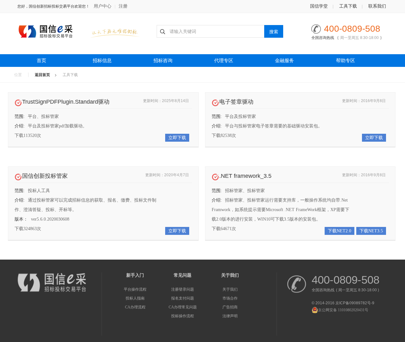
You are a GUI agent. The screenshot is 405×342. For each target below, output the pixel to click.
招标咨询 (162, 60)
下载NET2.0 (339, 231)
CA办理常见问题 (183, 307)
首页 (41, 60)
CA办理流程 (135, 307)
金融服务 (284, 60)
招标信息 (102, 60)
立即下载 (177, 137)
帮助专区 (345, 60)
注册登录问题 (182, 289)
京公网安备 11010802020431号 (343, 310)
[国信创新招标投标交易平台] (51, 31)
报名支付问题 (182, 298)
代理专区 (223, 60)
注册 (123, 6)
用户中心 (102, 6)
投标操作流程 (182, 316)
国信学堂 (319, 6)
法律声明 (230, 316)
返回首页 (42, 75)
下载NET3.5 (371, 231)
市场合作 (230, 298)
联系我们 (377, 6)
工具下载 (348, 6)
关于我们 (230, 289)
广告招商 (230, 307)
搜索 (273, 31)
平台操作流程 (135, 289)
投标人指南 (135, 298)
